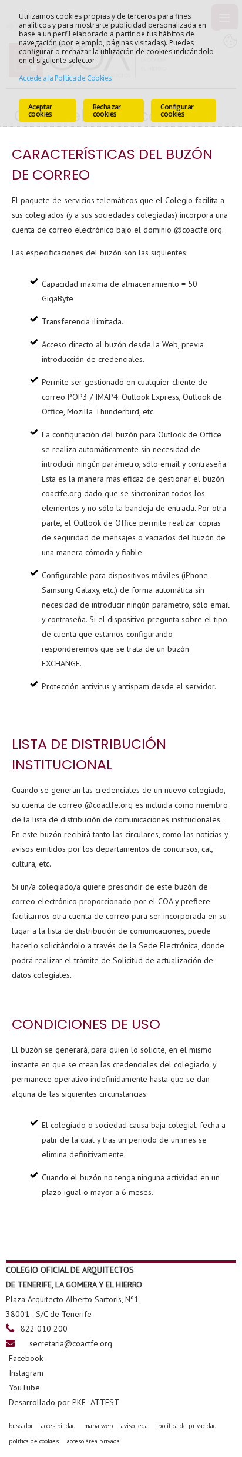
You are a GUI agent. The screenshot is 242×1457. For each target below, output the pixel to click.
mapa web (98, 1426)
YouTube (24, 1387)
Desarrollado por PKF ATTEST (64, 1402)
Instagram (26, 1373)
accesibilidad (58, 1426)
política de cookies (34, 1441)
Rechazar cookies (107, 110)
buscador (21, 1426)
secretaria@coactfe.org (70, 1343)
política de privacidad (187, 1426)
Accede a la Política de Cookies (65, 78)
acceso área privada (93, 1441)
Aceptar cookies (40, 110)
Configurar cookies (176, 110)
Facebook (26, 1358)
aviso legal (135, 1426)
